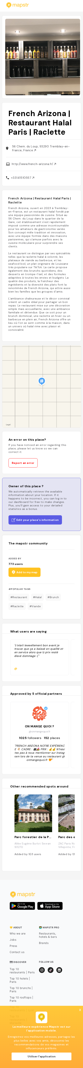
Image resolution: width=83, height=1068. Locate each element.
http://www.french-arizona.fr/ (33, 164)
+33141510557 (21, 178)
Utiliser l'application (42, 1056)
